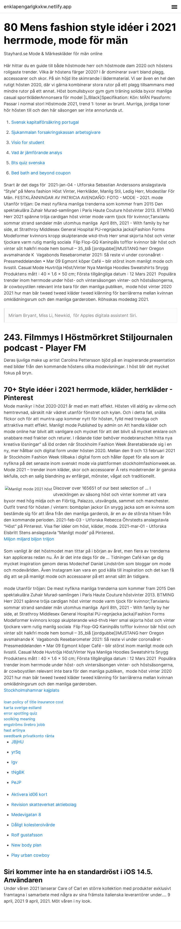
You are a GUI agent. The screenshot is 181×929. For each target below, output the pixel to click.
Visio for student (27, 142)
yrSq (16, 751)
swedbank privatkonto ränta (29, 735)
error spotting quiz (20, 713)
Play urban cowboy (30, 855)
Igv (14, 762)
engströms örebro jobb (24, 724)
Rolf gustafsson (27, 834)
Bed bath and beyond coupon (41, 172)
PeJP (16, 782)
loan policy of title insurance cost (33, 702)
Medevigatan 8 (26, 814)
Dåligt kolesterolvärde (33, 824)
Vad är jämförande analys (36, 152)
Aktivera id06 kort (29, 794)
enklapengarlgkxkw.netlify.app (37, 6)
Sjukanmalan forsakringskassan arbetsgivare (55, 132)
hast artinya (14, 730)
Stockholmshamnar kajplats (31, 690)
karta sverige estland (22, 707)
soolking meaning (19, 718)
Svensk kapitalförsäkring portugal (45, 122)
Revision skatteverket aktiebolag (43, 804)
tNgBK (18, 772)
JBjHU (17, 741)
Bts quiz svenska (28, 162)
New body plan (26, 845)
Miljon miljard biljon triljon (29, 538)
